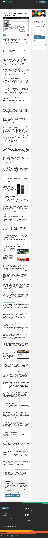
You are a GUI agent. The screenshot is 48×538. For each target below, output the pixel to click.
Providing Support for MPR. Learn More (38, 47)
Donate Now (43, 1)
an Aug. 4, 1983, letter (8, 276)
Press (26, 516)
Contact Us (27, 508)
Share (28, 35)
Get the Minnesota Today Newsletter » (12, 495)
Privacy (26, 518)
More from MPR (27, 513)
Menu (4, 3)
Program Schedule (36, 44)
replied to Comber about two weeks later (15, 301)
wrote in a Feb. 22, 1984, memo (16, 287)
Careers (26, 507)
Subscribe (39, 37)
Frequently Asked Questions (30, 510)
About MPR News (28, 505)
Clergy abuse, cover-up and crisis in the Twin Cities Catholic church (16, 469)
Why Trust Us (27, 524)
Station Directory (43, 44)
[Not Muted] (1, 535)
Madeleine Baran (5, 12)
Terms (35, 40)
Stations (26, 521)
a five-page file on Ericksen (13, 269)
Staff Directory (27, 520)
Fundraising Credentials (29, 511)
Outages (26, 515)
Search (7, 3)
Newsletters (27, 514)
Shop (26, 519)
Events (26, 509)
